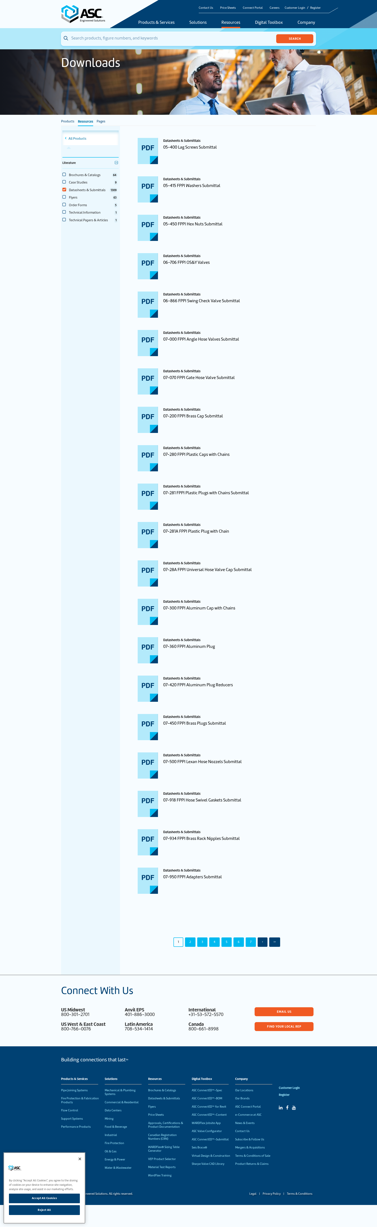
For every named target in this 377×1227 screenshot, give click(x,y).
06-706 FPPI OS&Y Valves (186, 262)
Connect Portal (253, 8)
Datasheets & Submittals (164, 1098)
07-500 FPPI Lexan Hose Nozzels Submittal (202, 761)
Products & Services (156, 22)
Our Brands (242, 1098)
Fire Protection (114, 1143)
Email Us (284, 1012)
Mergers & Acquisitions (250, 1147)
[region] (44, 1188)
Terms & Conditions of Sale (252, 1156)
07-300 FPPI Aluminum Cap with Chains (199, 608)
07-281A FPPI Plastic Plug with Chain (196, 531)
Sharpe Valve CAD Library (208, 1164)
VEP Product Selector (162, 1159)
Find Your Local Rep (284, 1026)
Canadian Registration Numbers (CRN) (162, 1137)
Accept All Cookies (44, 1198)
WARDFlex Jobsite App (206, 1123)
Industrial (111, 1135)
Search (295, 39)
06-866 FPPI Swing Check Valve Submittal (201, 301)
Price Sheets (228, 8)
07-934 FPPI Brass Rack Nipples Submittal (201, 838)
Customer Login (295, 8)
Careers (274, 8)
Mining (109, 1119)
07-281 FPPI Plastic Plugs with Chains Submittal (206, 493)
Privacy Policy (272, 1194)
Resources (230, 22)
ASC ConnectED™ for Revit (209, 1107)
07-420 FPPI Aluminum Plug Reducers (198, 685)
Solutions (198, 22)
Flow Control (69, 1110)
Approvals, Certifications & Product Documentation (165, 1125)
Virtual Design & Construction (211, 1156)
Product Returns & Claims (252, 1164)
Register (315, 8)
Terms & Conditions (299, 1194)
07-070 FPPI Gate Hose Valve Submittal (199, 377)
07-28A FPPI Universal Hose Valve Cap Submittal (207, 569)
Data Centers (113, 1110)
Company (306, 22)
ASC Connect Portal (248, 1107)
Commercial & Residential (122, 1102)
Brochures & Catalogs (162, 1090)
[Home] (85, 14)
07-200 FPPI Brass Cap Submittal (193, 416)
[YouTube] (294, 1107)
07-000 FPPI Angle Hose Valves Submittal (201, 339)
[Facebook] (287, 1107)
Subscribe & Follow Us (249, 1139)
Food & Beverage (116, 1127)
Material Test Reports (162, 1167)
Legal (252, 1194)
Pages (101, 121)
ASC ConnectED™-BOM (207, 1098)
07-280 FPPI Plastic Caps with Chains (196, 454)
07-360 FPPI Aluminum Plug (189, 646)
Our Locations (244, 1090)
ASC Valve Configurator (207, 1131)
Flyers (152, 1107)
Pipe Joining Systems (74, 1090)
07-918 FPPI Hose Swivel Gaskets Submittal (202, 800)
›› (275, 942)
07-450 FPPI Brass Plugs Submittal (194, 723)
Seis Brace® (199, 1147)
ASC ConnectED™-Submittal (210, 1139)
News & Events (245, 1123)
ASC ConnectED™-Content (209, 1115)
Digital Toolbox (269, 22)
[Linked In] (281, 1107)
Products (67, 121)
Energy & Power (115, 1159)
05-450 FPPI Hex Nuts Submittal (193, 224)
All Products (77, 138)
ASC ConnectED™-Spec (207, 1090)
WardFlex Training (159, 1175)
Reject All (44, 1210)
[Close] (80, 1159)
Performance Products (76, 1127)
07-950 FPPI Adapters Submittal (192, 877)
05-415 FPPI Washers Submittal (191, 185)
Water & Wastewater (118, 1168)
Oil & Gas (111, 1151)
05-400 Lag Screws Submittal (190, 147)
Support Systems (72, 1119)
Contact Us (206, 8)
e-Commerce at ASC (248, 1115)
